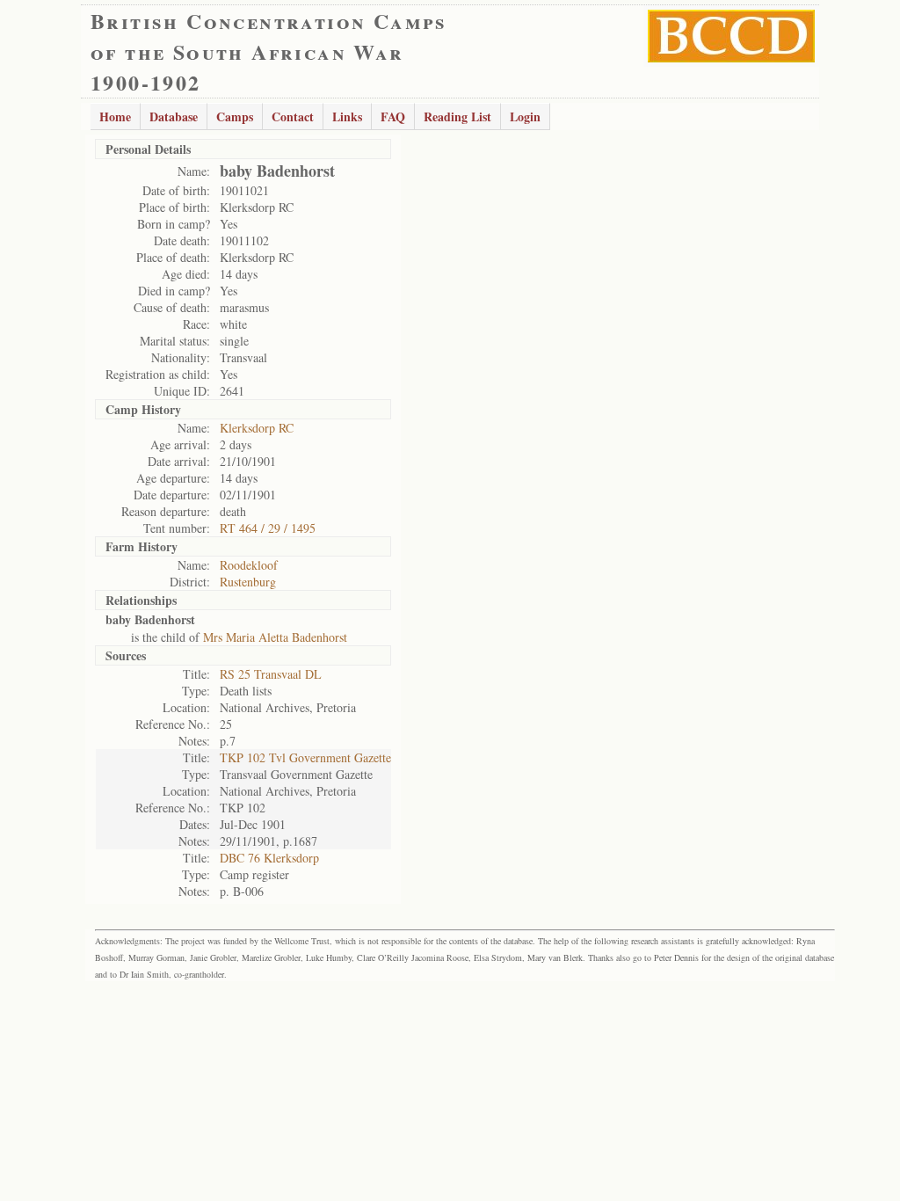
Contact (293, 116)
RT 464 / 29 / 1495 (268, 528)
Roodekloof (249, 565)
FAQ (393, 116)
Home (115, 116)
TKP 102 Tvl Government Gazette (305, 757)
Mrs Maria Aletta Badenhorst (275, 637)
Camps (234, 116)
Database (173, 116)
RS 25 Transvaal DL (271, 674)
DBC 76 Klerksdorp (269, 857)
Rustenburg (248, 581)
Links (347, 116)
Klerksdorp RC (257, 427)
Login (525, 116)
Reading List (457, 116)
